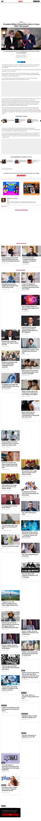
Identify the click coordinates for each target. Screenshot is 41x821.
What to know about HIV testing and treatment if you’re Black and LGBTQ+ (30, 392)
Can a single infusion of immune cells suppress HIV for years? (30, 308)
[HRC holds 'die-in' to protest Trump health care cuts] (30, 688)
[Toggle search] (34, 1)
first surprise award (33, 69)
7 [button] (23, 166)
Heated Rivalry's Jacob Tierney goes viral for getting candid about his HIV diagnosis (30, 329)
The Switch (4, 523)
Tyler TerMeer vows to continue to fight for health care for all (29, 815)
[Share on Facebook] (23, 62)
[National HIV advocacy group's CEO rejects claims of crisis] (10, 335)
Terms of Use (13, 811)
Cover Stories (24, 811)
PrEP (22, 489)
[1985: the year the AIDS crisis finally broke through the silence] (10, 659)
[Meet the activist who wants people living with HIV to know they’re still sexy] (10, 456)
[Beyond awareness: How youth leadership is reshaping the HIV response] (10, 356)
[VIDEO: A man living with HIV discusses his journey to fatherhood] (30, 645)
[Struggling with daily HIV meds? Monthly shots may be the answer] (10, 378)
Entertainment (24, 325)
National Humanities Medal (33, 74)
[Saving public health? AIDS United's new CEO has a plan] (30, 343)
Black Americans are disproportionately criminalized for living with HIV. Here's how (30, 414)
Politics (10, 169)
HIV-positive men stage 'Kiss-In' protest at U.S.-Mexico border (9, 486)
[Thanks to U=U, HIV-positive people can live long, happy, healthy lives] (10, 595)
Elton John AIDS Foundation (15, 104)
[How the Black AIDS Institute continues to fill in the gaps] (30, 567)
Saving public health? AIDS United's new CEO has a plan (30, 351)
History (3, 663)
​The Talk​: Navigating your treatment (30, 555)
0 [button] (18, 166)
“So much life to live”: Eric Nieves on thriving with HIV (10, 526)
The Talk (3, 255)
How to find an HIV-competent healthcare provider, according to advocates (29, 260)
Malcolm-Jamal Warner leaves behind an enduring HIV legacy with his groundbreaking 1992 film (10, 625)
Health (3, 460)
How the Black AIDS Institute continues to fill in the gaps (30, 575)
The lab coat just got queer (10, 546)
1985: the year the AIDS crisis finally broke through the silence (10, 667)
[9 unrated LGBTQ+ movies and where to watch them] (17, 121)
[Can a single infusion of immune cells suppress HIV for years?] (30, 300)
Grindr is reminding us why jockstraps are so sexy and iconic (10, 709)
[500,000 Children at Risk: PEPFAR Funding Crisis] (30, 709)
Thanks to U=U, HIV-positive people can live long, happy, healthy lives (10, 603)
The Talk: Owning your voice (29, 513)
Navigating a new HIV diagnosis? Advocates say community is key (10, 285)
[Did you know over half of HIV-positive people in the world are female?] (30, 364)
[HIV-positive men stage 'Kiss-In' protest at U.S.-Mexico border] (10, 478)
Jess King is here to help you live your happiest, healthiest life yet (9, 789)
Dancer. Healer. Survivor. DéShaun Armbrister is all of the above (10, 646)
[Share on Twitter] (19, 62)
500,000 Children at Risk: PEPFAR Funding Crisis (29, 716)
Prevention (4, 684)
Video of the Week (25, 649)
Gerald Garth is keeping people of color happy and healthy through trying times (30, 793)
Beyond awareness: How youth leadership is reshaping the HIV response (9, 364)
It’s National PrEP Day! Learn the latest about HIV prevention (30, 493)
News (21, 22)
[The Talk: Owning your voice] (30, 506)
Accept (10, 814)
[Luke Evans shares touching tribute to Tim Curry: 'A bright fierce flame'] (4, 161)
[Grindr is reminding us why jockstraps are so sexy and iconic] (10, 701)
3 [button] (20, 166)
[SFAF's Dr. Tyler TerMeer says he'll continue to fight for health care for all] (30, 807)
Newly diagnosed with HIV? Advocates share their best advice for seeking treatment (11, 259)
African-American (5, 439)
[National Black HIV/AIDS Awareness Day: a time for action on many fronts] (10, 435)
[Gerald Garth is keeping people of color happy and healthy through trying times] (10, 801)
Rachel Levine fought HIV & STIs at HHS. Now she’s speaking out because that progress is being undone (30, 675)
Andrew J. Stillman (22, 55)
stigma (39, 110)
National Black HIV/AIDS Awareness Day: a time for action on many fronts (10, 443)
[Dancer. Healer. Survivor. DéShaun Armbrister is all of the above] (10, 639)
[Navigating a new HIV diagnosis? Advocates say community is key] (10, 277)
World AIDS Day (4, 482)
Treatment (4, 382)
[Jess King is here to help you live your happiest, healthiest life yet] (10, 781)
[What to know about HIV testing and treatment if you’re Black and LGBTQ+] (30, 385)
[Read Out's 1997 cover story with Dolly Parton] (5, 121)
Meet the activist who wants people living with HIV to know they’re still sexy (10, 465)
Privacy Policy (6, 811)
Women (23, 368)
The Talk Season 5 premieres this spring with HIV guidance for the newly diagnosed (10, 767)
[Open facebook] (36, 1)
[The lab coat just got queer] (10, 539)
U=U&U (3, 599)
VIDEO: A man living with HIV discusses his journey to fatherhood (30, 653)
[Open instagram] (39, 1)
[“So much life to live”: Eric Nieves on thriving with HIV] (10, 519)
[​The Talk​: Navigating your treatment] (30, 548)
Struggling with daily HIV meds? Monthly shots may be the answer (10, 386)
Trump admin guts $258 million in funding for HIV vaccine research (10, 688)
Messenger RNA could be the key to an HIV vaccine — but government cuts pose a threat (30, 534)
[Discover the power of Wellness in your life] (30, 729)
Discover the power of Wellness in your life (29, 736)
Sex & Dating (4, 705)
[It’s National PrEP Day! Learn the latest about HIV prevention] (30, 485)
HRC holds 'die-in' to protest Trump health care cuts (30, 696)
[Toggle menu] (2, 1)
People (3, 503)
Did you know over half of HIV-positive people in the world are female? (30, 372)
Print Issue (4, 785)
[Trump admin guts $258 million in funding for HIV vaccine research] (10, 680)
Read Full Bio (4, 206)
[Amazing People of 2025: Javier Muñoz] (10, 499)
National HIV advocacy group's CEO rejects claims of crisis (10, 343)
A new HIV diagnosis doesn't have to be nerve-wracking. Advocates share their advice (30, 286)
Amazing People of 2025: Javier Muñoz (9, 506)
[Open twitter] (37, 1)
